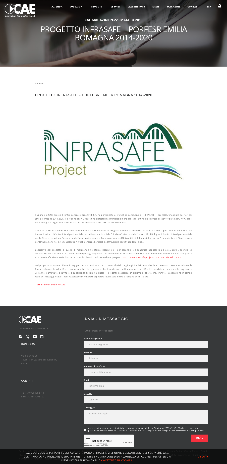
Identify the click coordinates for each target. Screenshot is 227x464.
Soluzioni (77, 6)
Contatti (193, 6)
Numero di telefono (94, 366)
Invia (199, 438)
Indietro (39, 83)
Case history (136, 6)
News (156, 6)
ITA (209, 6)
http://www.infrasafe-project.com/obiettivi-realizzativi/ (152, 257)
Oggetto (88, 393)
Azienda (57, 6)
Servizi (115, 6)
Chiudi (202, 456)
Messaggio (89, 407)
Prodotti (97, 6)
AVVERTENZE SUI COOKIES (117, 460)
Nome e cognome (93, 338)
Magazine (173, 6)
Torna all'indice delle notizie (50, 284)
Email (87, 380)
